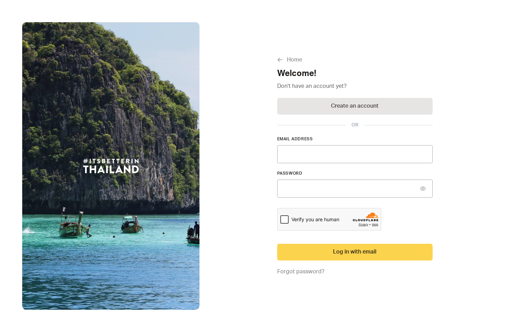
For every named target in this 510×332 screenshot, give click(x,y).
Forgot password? (300, 271)
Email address (295, 139)
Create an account (355, 106)
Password (290, 173)
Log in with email (354, 252)
